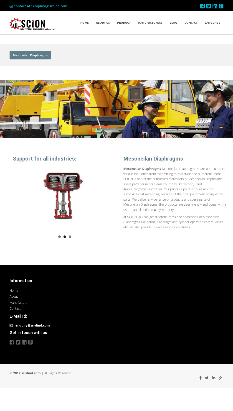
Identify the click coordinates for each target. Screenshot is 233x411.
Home (14, 290)
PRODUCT (124, 23)
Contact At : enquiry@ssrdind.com (40, 6)
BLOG (173, 23)
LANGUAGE (212, 23)
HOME (84, 23)
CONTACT (191, 23)
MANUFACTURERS (150, 23)
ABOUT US (103, 23)
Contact (15, 308)
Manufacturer (19, 302)
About (14, 296)
